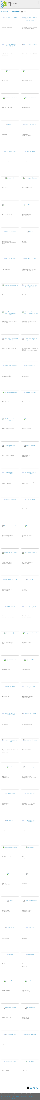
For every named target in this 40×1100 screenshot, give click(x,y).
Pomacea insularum (26, 428)
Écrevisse (4, 776)
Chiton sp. (24, 883)
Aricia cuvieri (25, 1070)
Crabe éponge (5, 803)
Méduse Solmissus (6, 1070)
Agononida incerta (6, 1044)
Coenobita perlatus (6, 1017)
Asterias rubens (25, 563)
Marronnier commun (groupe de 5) (30, 348)
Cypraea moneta (25, 215)
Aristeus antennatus (26, 991)
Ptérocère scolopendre (7, 401)
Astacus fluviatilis (5, 777)
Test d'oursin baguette (7, 562)
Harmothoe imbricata (7, 107)
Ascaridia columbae (6, 269)
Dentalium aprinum (6, 884)
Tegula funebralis (26, 669)
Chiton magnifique (6, 910)
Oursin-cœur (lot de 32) (7, 642)
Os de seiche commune (7, 937)
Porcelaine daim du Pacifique (28, 482)
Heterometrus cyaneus (7, 375)
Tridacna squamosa (26, 911)
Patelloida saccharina (6, 483)
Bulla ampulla (5, 187)
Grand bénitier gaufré (27, 910)
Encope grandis (5, 696)
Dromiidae (4, 804)
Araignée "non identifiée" (27, 830)
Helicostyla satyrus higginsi (8, 428)
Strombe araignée (26, 401)
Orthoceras (24, 938)
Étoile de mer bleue (6, 241)
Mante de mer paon (26, 776)
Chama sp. (24, 966)
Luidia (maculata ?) (6, 590)
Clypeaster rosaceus (26, 617)
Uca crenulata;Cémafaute (27, 804)
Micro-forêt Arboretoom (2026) (9, 348)
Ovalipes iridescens (26, 1044)
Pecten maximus (25, 536)
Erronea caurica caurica (7, 214)
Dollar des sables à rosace (28, 615)
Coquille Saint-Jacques (27, 535)
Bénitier (24, 241)
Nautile (3, 963)
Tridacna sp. (24, 242)
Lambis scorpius (25, 376)
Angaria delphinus (6, 669)
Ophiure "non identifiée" (7, 722)
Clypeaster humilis (26, 697)
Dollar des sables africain (27, 696)
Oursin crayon (5, 615)
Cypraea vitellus (25, 483)
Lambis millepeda (5, 403)
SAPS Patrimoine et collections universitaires (23, 1096)
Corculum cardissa (6, 536)
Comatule (24, 589)
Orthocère (24, 937)
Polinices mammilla (26, 107)
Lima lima (24, 510)
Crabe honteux (25, 1017)
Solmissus (4, 1072)
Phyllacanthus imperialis (7, 563)
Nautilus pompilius (6, 965)
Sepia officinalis (5, 938)
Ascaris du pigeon (6, 268)
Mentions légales (11, 1098)
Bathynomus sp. (25, 857)
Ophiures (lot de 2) (26, 722)
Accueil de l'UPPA (5, 1096)
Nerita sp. (4, 134)
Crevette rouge (25, 990)
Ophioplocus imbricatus (27, 724)
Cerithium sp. (5, 80)
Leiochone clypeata (6, 160)
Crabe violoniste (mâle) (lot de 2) (29, 803)
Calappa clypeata (25, 1018)
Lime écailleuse (25, 508)
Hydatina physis (25, 160)
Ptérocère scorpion (26, 375)
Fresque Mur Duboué (7, 27)
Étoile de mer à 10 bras (7, 589)
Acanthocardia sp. (6, 508)
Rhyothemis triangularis (7, 294)
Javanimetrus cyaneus (6, 376)
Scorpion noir (5, 830)
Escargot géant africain (27, 642)
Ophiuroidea (5, 724)
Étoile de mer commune (27, 562)
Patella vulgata (25, 456)
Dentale (4, 883)
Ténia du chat (25, 134)
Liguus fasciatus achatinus (8, 455)
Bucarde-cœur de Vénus (7, 535)
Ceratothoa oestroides (7, 856)
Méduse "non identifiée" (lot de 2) (29, 53)
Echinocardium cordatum (7, 643)
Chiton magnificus (6, 911)
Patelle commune (26, 455)
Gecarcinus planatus (26, 749)
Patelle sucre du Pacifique (7, 482)
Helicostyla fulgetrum (27, 187)
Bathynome (24, 856)
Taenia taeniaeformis (26, 135)
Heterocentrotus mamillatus (8, 617)
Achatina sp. (25, 643)
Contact (3, 1098)
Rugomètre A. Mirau (26, 268)
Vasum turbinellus (6, 990)
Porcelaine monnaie (26, 214)
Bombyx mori (5, 752)
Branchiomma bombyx (27, 80)
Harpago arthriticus (26, 403)
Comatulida (24, 590)
